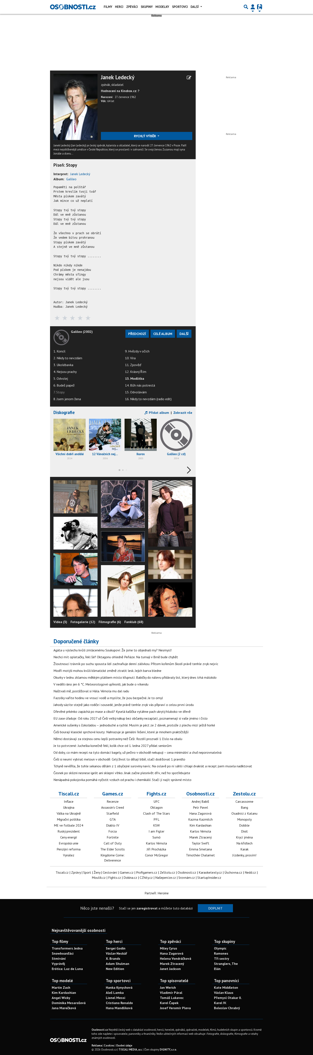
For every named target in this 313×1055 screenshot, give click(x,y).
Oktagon (156, 807)
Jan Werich (168, 987)
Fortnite (113, 837)
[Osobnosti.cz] (73, 7)
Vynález (68, 855)
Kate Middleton (226, 987)
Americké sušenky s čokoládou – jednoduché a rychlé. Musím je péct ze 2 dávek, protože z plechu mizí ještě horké (134, 725)
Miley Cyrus (168, 948)
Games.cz (112, 793)
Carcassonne (244, 801)
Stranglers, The (226, 963)
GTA (113, 819)
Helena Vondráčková (175, 958)
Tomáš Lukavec (172, 998)
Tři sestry (221, 958)
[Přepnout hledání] (246, 7)
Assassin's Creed (112, 807)
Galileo (71, 179)
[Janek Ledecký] (75, 106)
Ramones (221, 953)
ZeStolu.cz (167, 872)
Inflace (68, 801)
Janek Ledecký (118, 77)
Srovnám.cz (186, 877)
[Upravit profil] (189, 77)
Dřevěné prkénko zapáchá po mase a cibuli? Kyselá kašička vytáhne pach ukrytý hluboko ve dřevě (122, 711)
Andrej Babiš (200, 801)
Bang (244, 807)
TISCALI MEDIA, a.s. (130, 1049)
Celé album (162, 334)
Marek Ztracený (200, 837)
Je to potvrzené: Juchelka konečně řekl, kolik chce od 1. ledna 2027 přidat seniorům (112, 745)
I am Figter (156, 831)
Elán (217, 969)
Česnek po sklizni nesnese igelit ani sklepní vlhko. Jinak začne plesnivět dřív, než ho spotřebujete (121, 773)
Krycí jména (244, 837)
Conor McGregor (156, 855)
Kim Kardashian (200, 825)
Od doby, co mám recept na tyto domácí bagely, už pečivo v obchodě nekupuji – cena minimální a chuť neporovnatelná (137, 752)
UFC (156, 801)
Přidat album (158, 412)
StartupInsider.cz (209, 877)
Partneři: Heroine (157, 893)
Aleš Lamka (115, 992)
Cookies (109, 1045)
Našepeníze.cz (165, 877)
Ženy (97, 872)
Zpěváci (132, 7)
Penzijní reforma (68, 849)
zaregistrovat (147, 908)
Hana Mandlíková (119, 1008)
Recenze (113, 801)
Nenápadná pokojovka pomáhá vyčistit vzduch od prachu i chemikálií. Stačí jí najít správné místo (122, 780)
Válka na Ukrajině (69, 813)
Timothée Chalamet (200, 855)
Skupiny (147, 7)
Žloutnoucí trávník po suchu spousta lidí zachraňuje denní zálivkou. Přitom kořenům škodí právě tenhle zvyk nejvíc (135, 664)
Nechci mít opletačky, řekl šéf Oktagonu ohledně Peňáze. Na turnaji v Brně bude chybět (115, 657)
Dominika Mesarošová (69, 1003)
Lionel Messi (115, 998)
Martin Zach (61, 987)
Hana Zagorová (200, 813)
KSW (156, 825)
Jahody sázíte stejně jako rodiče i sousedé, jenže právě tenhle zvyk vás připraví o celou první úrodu (123, 705)
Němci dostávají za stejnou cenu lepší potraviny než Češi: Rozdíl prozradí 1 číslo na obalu (117, 739)
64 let (110, 101)
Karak (244, 849)
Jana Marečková (64, 1008)
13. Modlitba (134, 378)
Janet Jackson (170, 969)
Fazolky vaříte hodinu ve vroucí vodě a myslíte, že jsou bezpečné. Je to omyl (108, 698)
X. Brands (113, 958)
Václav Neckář (116, 953)
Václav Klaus (223, 992)
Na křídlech (244, 843)
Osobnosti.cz (200, 793)
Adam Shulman (117, 963)
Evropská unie (68, 843)
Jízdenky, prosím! (244, 855)
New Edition (115, 969)
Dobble (244, 825)
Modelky (162, 7)
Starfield (112, 813)
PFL (156, 819)
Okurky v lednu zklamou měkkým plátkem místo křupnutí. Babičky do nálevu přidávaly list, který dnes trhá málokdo (135, 677)
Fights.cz (156, 793)
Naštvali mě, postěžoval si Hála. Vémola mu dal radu (91, 691)
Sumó (156, 837)
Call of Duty (113, 843)
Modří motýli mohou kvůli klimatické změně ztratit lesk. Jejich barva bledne (107, 670)
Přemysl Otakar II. (228, 998)
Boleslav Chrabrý (227, 1008)
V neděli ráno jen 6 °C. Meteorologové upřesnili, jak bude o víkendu (100, 684)
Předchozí (137, 334)
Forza (112, 831)
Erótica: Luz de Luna (67, 969)
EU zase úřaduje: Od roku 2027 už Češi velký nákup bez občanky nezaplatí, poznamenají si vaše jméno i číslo (130, 718)
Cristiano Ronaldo (119, 1003)
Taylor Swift (200, 843)
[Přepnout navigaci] (252, 7)
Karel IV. (220, 1003)
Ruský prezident (68, 831)
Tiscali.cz (68, 793)
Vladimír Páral (171, 992)
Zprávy (76, 872)
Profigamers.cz (146, 872)
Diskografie (64, 412)
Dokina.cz (130, 877)
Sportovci (180, 7)
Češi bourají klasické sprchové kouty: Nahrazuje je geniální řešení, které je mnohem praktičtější (121, 732)
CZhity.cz (146, 877)
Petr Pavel (200, 807)
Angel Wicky (61, 998)
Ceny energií (68, 837)
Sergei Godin (115, 948)
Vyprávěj (58, 963)
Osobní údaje (124, 1045)
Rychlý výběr (145, 136)
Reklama (97, 1045)
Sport (87, 872)
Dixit (244, 831)
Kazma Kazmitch (200, 819)
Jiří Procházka (156, 849)
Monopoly (244, 819)
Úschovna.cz (233, 872)
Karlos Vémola (156, 843)
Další (195, 7)
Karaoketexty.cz (210, 872)
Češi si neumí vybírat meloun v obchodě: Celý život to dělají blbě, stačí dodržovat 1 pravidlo (119, 759)
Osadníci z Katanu (244, 813)
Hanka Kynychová (119, 987)
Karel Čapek (169, 1003)
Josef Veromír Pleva (175, 1008)
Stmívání (59, 958)
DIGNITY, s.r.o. (168, 1049)
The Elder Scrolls (112, 849)
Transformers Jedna (67, 948)
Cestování (110, 872)
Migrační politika (68, 819)
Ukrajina (68, 807)
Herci (119, 7)
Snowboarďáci (62, 953)
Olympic (220, 948)
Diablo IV (112, 825)
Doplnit (215, 908)
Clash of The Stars (156, 813)
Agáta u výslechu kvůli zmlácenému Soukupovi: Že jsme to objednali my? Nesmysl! (112, 650)
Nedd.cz (250, 872)
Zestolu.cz (244, 793)
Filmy (108, 7)
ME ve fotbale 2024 (68, 825)
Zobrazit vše (182, 412)
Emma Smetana (200, 849)
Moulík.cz (99, 877)
